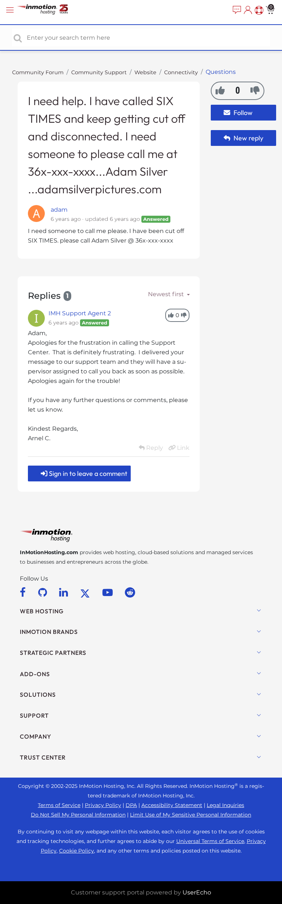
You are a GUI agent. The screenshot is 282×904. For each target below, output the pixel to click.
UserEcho (196, 892)
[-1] (255, 90)
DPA (131, 805)
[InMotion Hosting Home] (50, 10)
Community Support (99, 72)
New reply (247, 138)
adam (59, 209)
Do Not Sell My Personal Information (78, 814)
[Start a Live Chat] (236, 10)
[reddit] (130, 592)
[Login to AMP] (247, 10)
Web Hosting (42, 611)
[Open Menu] (11, 10)
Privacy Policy (103, 805)
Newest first (166, 294)
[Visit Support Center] (258, 10)
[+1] (220, 90)
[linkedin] (64, 592)
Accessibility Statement (171, 805)
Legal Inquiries (225, 805)
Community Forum (38, 72)
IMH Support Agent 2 (79, 313)
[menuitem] (236, 10)
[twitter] (86, 592)
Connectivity (181, 72)
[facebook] (24, 592)
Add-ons (35, 674)
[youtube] (108, 592)
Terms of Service (59, 805)
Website (145, 72)
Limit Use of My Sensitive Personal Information (190, 814)
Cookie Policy (76, 850)
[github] (44, 592)
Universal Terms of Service (210, 841)
